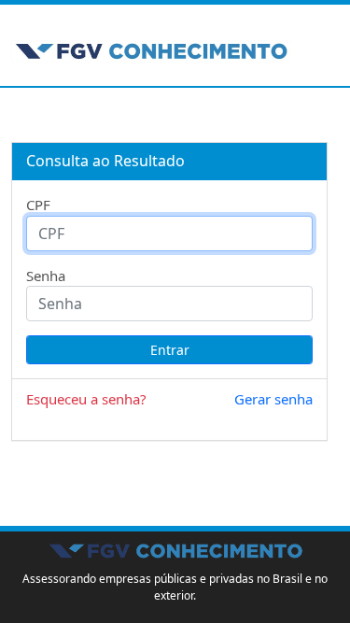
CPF (38, 204)
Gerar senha (273, 398)
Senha (45, 275)
